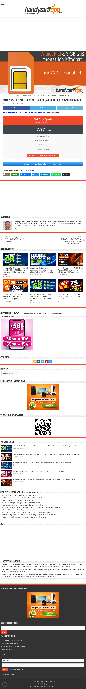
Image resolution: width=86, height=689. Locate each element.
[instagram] (50, 361)
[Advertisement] (43, 34)
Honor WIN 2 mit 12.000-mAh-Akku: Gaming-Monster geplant (22, 505)
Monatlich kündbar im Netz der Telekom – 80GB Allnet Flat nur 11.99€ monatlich (40, 471)
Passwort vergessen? (9, 674)
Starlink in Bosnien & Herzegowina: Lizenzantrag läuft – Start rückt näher (25, 512)
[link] (3, 5)
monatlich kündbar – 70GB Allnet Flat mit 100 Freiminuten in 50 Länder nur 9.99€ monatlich (70, 270)
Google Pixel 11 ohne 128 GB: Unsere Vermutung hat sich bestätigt (23, 517)
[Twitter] (42, 361)
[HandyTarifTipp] (43, 8)
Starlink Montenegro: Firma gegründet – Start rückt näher (20, 503)
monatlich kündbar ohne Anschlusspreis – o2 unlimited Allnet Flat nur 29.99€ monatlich (42, 270)
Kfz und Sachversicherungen (10, 643)
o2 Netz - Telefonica (24, 103)
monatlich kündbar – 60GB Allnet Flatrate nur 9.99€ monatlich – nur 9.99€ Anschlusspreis (15, 297)
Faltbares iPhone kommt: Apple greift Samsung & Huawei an (21, 510)
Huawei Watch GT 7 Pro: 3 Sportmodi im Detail (17, 500)
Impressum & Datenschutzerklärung (43, 681)
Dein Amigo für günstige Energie (12, 640)
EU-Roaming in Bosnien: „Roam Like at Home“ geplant (19, 495)
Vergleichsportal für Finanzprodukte (13, 646)
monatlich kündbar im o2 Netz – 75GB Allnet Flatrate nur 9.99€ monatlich (70, 297)
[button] (4, 684)
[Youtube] (46, 361)
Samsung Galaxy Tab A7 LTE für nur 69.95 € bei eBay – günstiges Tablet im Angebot (29, 515)
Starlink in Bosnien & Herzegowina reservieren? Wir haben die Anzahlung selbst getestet (31, 507)
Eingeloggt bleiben (18, 669)
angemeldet (32, 313)
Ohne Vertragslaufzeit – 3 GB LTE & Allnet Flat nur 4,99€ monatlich (14, 239)
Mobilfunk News (6, 650)
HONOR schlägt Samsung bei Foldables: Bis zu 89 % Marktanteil (22, 498)
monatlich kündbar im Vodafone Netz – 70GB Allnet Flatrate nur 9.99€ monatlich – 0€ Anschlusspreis (46, 454)
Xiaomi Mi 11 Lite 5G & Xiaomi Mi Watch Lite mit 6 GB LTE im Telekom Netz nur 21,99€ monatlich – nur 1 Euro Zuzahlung (71, 241)
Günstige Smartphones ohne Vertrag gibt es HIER (44, 164)
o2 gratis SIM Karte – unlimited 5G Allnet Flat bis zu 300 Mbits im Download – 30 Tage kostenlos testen (15, 271)
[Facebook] (38, 361)
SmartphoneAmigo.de (31, 492)
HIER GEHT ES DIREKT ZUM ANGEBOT (43, 155)
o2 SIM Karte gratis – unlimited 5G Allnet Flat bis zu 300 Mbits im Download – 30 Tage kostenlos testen (43, 297)
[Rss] (35, 361)
